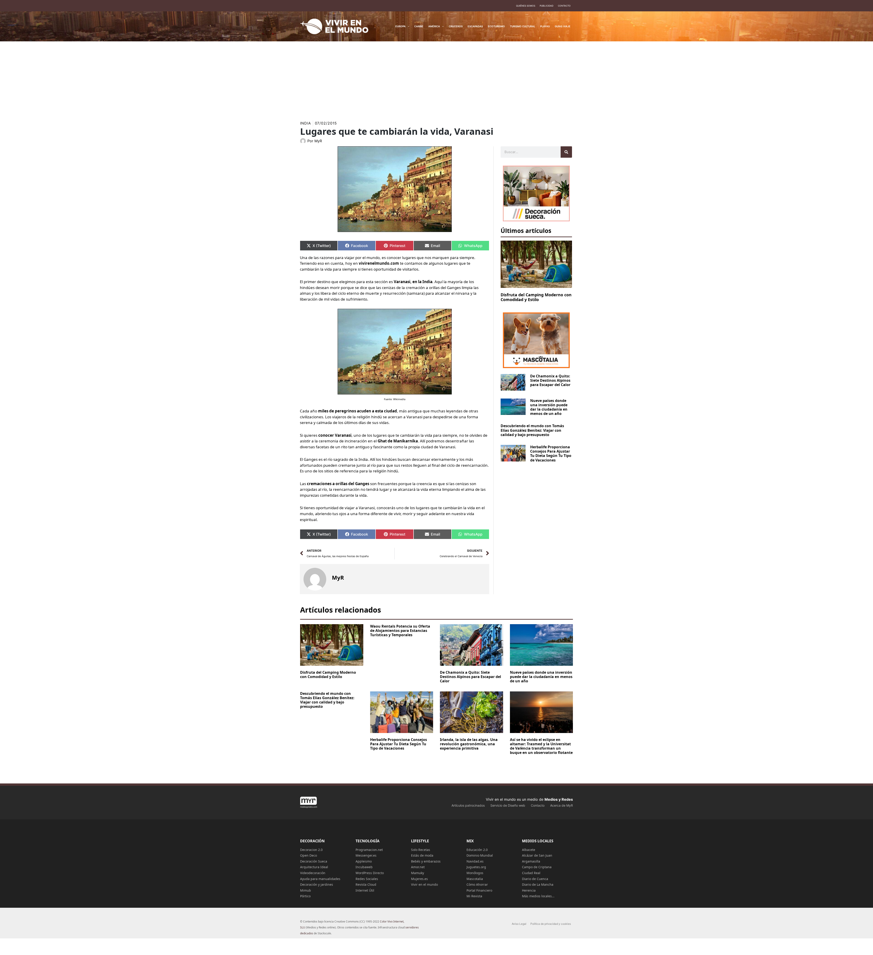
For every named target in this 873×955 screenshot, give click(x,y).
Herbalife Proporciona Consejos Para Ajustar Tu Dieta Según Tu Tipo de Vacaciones (550, 453)
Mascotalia (475, 879)
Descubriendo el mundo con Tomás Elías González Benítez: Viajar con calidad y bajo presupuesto (532, 430)
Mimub (305, 890)
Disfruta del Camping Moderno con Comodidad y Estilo (536, 297)
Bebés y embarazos (426, 861)
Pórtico (305, 896)
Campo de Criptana (537, 867)
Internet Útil (365, 890)
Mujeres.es (419, 879)
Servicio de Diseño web (507, 805)
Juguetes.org (476, 867)
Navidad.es (475, 861)
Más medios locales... (538, 896)
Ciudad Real (531, 873)
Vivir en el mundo (424, 884)
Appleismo (364, 861)
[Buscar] (566, 152)
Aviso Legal (519, 923)
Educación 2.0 (477, 850)
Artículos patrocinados (468, 805)
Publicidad (546, 5)
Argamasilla (531, 861)
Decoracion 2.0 (311, 850)
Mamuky (417, 873)
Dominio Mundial (480, 855)
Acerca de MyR (561, 805)
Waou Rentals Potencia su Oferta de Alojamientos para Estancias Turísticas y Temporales (400, 630)
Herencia (529, 890)
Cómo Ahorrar (477, 884)
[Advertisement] (436, 75)
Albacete (528, 850)
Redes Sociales (367, 879)
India (305, 123)
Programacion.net (369, 850)
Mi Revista (474, 896)
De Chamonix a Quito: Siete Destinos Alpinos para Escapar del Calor (550, 380)
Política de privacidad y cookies (550, 923)
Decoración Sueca (313, 861)
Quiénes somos (525, 5)
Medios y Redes (558, 799)
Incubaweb (364, 867)
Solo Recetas (420, 850)
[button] (407, 26)
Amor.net (418, 867)
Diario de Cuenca (535, 879)
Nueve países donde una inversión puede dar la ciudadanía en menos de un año (548, 407)
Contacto (564, 5)
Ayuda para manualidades (320, 879)
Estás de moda (422, 855)
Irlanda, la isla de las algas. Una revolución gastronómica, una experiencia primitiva (469, 744)
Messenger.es (366, 855)
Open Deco (308, 855)
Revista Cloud (366, 884)
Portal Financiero (479, 890)
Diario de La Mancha (537, 884)
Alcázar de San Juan (537, 855)
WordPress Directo (370, 873)
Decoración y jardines (316, 884)
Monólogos (475, 873)
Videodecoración (312, 873)
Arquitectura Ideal (314, 867)
